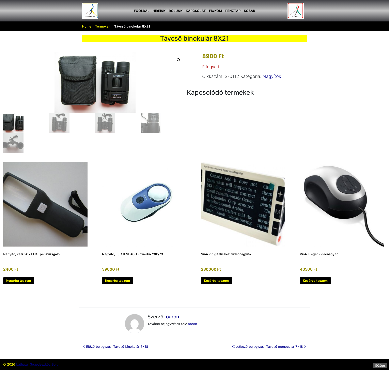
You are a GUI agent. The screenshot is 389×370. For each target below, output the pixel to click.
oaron (172, 317)
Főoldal (141, 11)
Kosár (249, 11)
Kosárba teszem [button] (18, 281)
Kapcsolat (196, 11)
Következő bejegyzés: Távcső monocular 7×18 (267, 346)
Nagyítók (272, 76)
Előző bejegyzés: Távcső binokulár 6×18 (117, 346)
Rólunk (176, 11)
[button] (178, 60)
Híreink (159, 11)
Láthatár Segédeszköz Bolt (37, 364)
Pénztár (233, 11)
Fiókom (215, 11)
